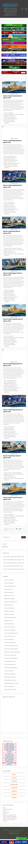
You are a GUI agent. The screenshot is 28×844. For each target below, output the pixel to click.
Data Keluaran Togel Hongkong (11, 209)
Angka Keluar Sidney (17, 248)
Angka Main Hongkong (8, 205)
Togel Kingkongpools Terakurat (11, 166)
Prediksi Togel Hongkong (9, 210)
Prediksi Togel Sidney (8, 254)
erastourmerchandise (7, 809)
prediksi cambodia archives (9, 819)
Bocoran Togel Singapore (9, 295)
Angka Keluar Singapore (9, 291)
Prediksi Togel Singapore (9, 298)
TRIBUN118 (14, 791)
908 (20, 528)
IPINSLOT (14, 797)
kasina (4, 807)
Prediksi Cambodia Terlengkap (9, 816)
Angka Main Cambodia (19, 114)
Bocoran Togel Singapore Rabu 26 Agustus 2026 (13, 569)
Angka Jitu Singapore (8, 290)
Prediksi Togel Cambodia (9, 120)
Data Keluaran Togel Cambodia (10, 118)
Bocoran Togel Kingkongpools (10, 160)
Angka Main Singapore (8, 292)
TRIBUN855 (14, 781)
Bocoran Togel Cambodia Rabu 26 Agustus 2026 (13, 556)
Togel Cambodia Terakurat (9, 121)
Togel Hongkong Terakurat (10, 212)
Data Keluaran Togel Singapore (10, 297)
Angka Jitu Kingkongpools (10, 156)
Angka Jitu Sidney (8, 248)
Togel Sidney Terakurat (18, 254)
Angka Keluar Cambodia (9, 114)
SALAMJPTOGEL (14, 784)
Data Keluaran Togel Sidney (10, 252)
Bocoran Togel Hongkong (9, 206)
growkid (4, 810)
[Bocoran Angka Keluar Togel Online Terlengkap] (10, 4)
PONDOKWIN (14, 787)
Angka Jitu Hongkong (9, 202)
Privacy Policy (17, 831)
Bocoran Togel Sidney (8, 251)
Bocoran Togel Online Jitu (9, 117)
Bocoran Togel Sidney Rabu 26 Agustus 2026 (13, 566)
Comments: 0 (6, 122)
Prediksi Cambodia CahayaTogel (10, 818)
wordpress (5, 821)
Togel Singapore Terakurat (9, 300)
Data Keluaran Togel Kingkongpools (12, 163)
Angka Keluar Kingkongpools (10, 157)
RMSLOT (14, 774)
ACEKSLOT (14, 777)
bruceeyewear (6, 812)
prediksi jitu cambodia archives (10, 815)
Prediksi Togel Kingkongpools (10, 164)
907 (17, 528)
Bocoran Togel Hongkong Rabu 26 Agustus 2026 (13, 562)
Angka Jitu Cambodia (8, 112)
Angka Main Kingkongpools (10, 159)
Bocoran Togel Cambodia (9, 115)
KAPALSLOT (14, 794)
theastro (4, 813)
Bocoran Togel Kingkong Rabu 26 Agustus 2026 (13, 559)
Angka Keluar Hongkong (9, 203)
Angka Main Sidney (7, 249)
